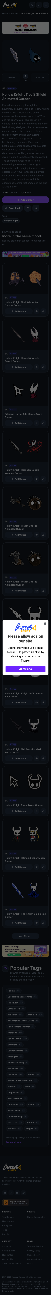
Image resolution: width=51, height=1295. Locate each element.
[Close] (45, 623)
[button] (25, 669)
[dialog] (25, 647)
